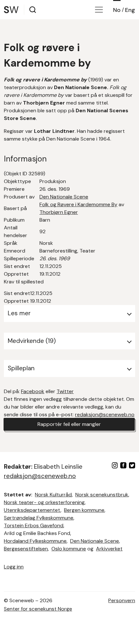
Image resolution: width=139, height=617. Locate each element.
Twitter (65, 391)
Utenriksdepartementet (32, 510)
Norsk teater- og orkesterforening (44, 502)
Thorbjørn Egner (58, 212)
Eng (130, 10)
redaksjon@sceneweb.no (104, 414)
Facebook (32, 391)
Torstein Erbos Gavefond (33, 525)
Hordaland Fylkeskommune (35, 541)
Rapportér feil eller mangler (69, 424)
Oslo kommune (68, 548)
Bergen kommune (84, 510)
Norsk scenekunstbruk (101, 494)
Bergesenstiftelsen (26, 548)
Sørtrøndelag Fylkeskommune (38, 517)
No (117, 10)
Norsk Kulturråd (53, 494)
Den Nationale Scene (63, 196)
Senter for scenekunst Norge (38, 608)
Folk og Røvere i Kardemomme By (78, 204)
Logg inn (14, 566)
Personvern (121, 600)
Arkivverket (109, 548)
